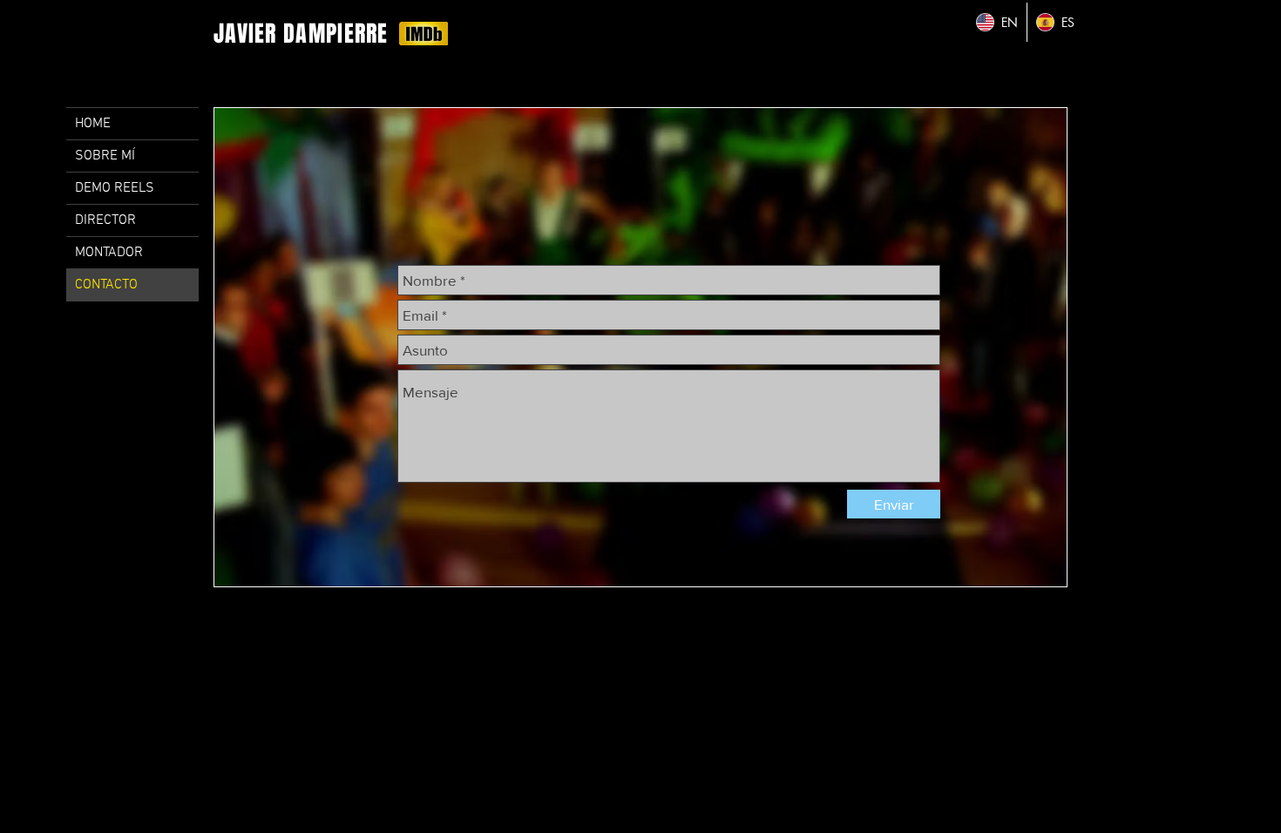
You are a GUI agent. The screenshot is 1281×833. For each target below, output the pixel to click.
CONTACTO (106, 285)
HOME (93, 123)
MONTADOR (109, 252)
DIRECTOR (105, 220)
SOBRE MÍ (105, 156)
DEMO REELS (114, 188)
